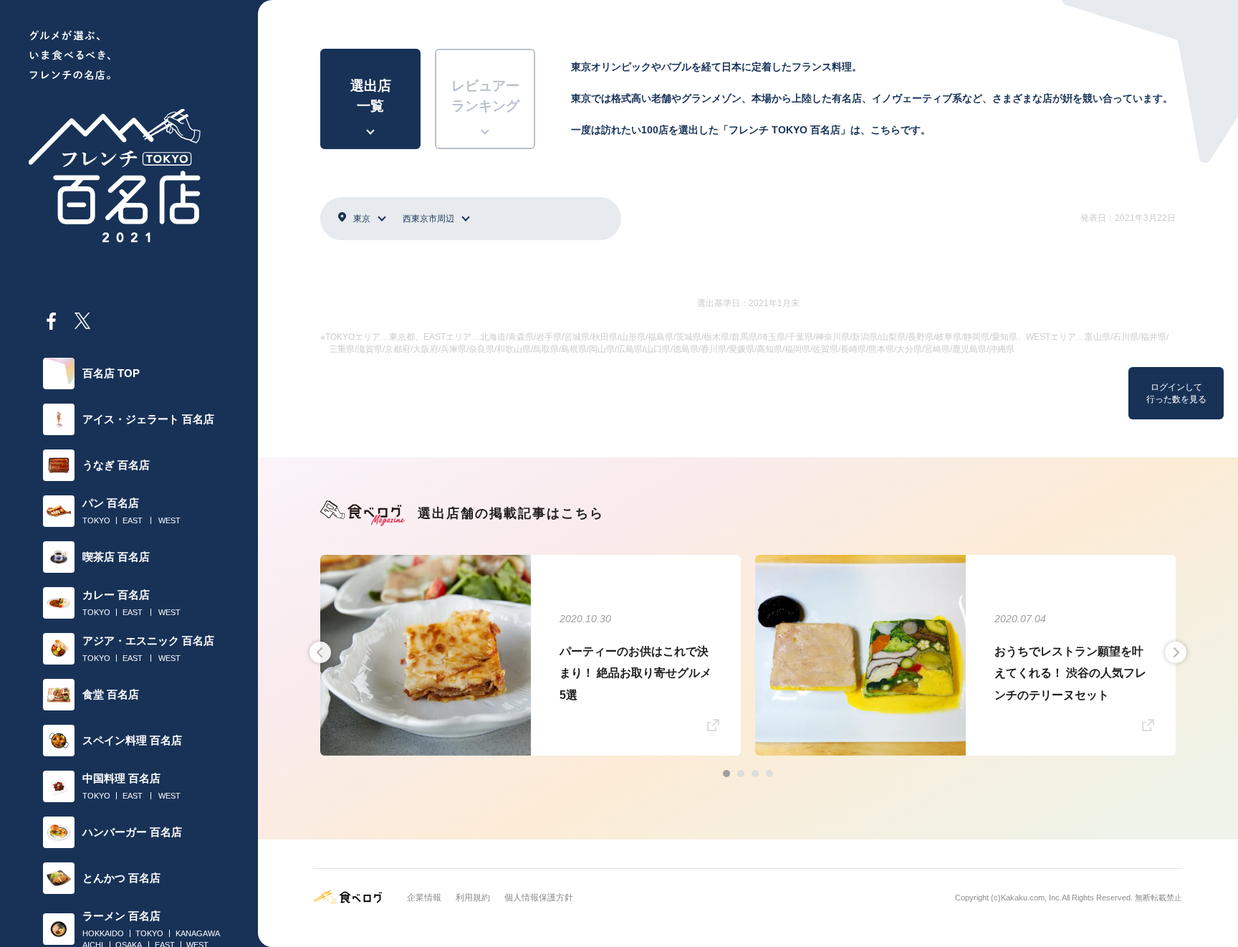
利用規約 (473, 898)
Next (1175, 652)
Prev (320, 652)
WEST (169, 520)
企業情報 (424, 898)
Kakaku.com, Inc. (1031, 897)
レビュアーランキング (485, 96)
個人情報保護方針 (538, 898)
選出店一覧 (370, 96)
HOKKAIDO (103, 933)
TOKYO (96, 520)
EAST (133, 520)
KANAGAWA (198, 933)
